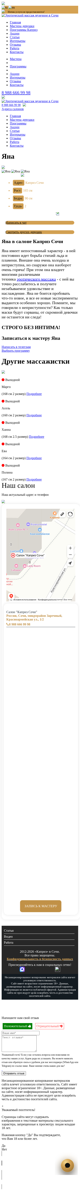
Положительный (16, 1026)
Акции (14, 33)
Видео (8, 936)
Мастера (15, 59)
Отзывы (15, 44)
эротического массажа (36, 279)
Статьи (15, 37)
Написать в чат (16, 222)
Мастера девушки (22, 26)
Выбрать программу (16, 350)
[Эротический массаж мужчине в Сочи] (30, 101)
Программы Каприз (23, 29)
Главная (15, 22)
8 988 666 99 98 (16, 92)
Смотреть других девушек (24, 232)
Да (3, 1145)
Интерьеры (17, 41)
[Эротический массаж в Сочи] (30, 15)
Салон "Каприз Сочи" (34, 615)
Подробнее (34, 394)
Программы (18, 66)
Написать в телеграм (16, 347)
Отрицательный (48, 1026)
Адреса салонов (13, 109)
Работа (14, 48)
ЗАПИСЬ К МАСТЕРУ (41, 906)
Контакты (17, 52)
